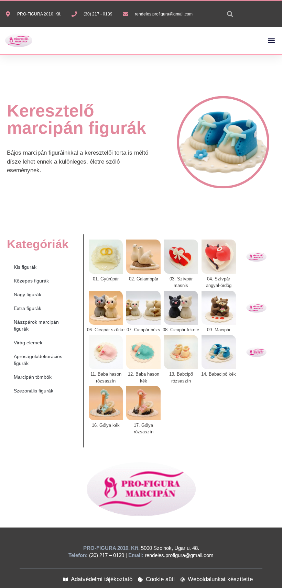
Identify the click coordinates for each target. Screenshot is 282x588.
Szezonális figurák (33, 390)
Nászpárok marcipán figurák (36, 325)
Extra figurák (27, 308)
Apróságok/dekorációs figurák (38, 360)
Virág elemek (28, 342)
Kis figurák (25, 267)
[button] (271, 40)
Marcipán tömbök (33, 377)
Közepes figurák (31, 281)
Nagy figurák (27, 294)
